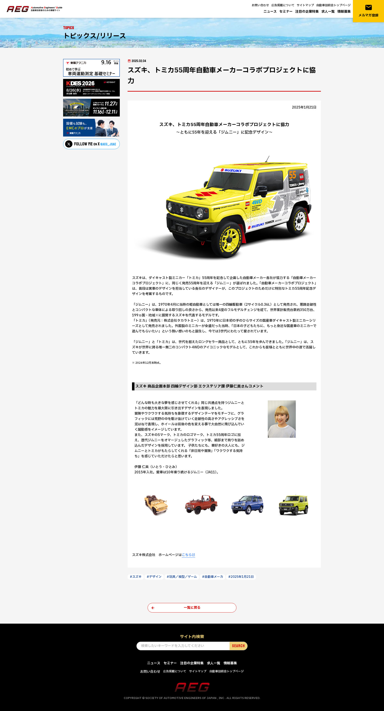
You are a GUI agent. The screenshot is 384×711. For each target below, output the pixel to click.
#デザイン (154, 576)
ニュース (270, 11)
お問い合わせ (260, 5)
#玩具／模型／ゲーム (182, 576)
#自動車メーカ (212, 576)
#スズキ (136, 576)
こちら (187, 555)
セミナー (286, 11)
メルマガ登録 (368, 11)
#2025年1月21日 (241, 576)
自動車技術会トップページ (333, 5)
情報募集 (344, 11)
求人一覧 (328, 11)
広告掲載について (282, 5)
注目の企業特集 (307, 11)
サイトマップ (305, 5)
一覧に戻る (192, 607)
